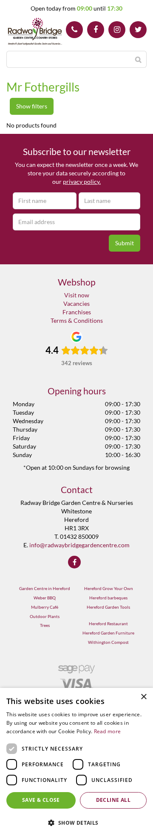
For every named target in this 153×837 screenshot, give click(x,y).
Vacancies (76, 303)
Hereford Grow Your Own (108, 588)
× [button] (143, 697)
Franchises (76, 312)
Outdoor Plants (45, 616)
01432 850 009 (74, 29)
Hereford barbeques (108, 597)
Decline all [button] (113, 800)
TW (138, 29)
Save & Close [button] (41, 800)
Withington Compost (108, 642)
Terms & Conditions (77, 320)
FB (95, 29)
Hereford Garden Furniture (108, 632)
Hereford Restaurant (108, 623)
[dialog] (76, 762)
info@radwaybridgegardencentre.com (79, 545)
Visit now (76, 295)
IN (116, 29)
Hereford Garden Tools (108, 607)
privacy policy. (82, 181)
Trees (45, 625)
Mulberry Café (44, 607)
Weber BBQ (45, 597)
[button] (76, 822)
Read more (107, 731)
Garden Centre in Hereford (44, 588)
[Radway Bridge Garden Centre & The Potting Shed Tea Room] (35, 32)
